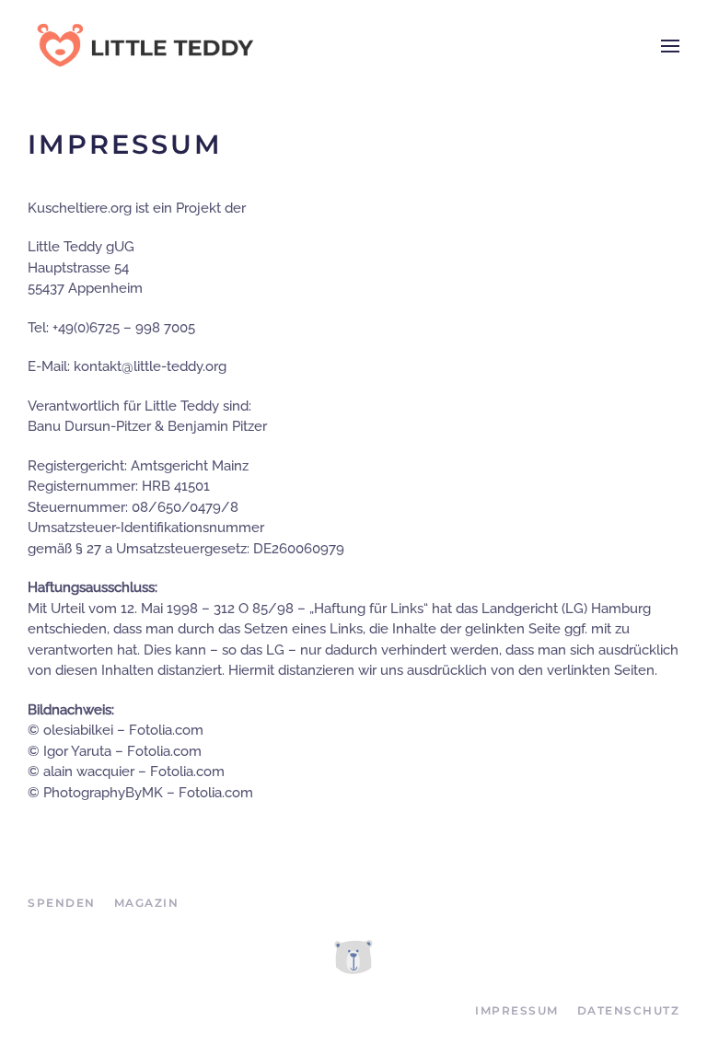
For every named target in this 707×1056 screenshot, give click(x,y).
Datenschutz (628, 1010)
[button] (670, 46)
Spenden (62, 903)
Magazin (147, 903)
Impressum (517, 1010)
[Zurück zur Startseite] (143, 46)
